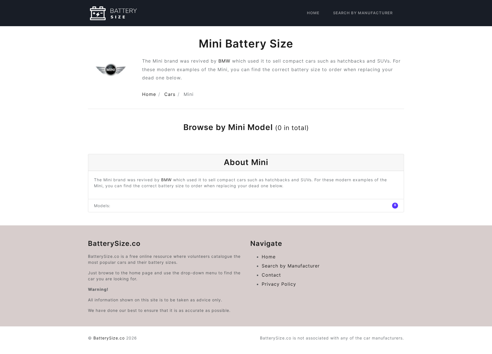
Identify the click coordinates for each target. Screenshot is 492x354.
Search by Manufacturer (363, 13)
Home (313, 13)
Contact (271, 275)
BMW (224, 61)
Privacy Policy (279, 284)
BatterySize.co (109, 338)
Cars (169, 94)
